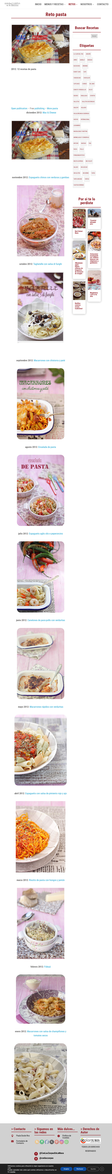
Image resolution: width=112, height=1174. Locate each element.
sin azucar (84, 167)
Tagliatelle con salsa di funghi (47, 264)
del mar (91, 84)
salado (76, 167)
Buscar (94, 36)
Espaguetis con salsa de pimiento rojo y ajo (46, 793)
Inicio (38, 5)
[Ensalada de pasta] (40, 490)
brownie (85, 66)
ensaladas (84, 95)
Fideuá (47, 966)
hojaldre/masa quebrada (81, 113)
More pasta (52, 108)
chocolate (87, 78)
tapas (93, 173)
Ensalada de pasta (47, 447)
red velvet (89, 161)
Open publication (19, 108)
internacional (85, 119)
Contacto (102, 5)
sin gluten (77, 173)
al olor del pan (78, 54)
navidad (83, 143)
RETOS (72, 5)
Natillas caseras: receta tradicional (78, 306)
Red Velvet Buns (79, 232)
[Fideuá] (40, 999)
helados (83, 107)
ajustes (12, 1172)
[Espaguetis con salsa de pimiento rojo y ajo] (40, 836)
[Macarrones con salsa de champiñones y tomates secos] (40, 1078)
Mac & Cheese (49, 112)
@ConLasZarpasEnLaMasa (51, 1153)
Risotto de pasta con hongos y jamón (47, 880)
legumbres (77, 125)
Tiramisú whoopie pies (93, 222)
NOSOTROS (86, 5)
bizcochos (77, 66)
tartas (87, 179)
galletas (76, 101)
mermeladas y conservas (81, 137)
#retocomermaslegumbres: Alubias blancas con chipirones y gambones (94, 258)
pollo (82, 149)
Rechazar (80, 1169)
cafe (84, 72)
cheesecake (77, 78)
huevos (76, 119)
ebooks (76, 95)
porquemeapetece (79, 155)
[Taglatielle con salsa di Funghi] (40, 307)
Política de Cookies (66, 1136)
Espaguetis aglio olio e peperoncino (46, 533)
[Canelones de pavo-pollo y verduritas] (40, 663)
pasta (75, 149)
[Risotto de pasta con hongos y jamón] (40, 923)
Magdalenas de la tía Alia (94, 294)
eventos (92, 95)
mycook (76, 143)
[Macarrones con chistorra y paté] (40, 403)
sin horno (86, 173)
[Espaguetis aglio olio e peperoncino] (40, 577)
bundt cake (77, 72)
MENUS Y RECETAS (53, 5)
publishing (40, 108)
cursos (84, 84)
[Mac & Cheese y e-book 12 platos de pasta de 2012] (40, 140)
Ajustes (93, 1169)
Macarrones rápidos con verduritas (46, 706)
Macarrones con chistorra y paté (49, 360)
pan (90, 143)
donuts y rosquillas (80, 89)
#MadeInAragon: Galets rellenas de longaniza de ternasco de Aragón (79, 268)
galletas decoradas (88, 101)
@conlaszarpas (46, 1158)
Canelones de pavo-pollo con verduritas (46, 620)
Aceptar (66, 1169)
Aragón (88, 54)
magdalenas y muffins (80, 131)
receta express (78, 161)
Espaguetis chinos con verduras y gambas (49, 177)
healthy (76, 107)
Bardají (82, 60)
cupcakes (77, 84)
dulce (90, 89)
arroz (75, 60)
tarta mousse (78, 179)
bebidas (90, 60)
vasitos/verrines (79, 185)
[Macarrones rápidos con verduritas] (40, 750)
